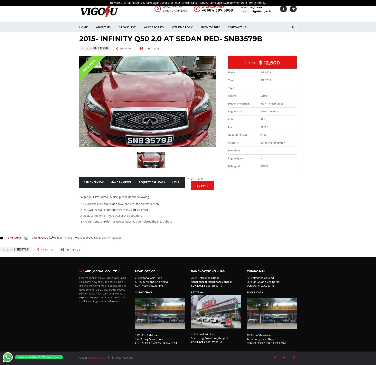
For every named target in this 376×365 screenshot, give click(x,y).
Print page (152, 48)
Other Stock (182, 27)
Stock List (127, 27)
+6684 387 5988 (217, 10)
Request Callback (152, 182)
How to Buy (210, 27)
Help (175, 182)
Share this (126, 48)
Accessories (154, 27)
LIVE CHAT (14, 237)
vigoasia (256, 7)
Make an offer (121, 182)
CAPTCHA (197, 179)
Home (83, 27)
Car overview (94, 182)
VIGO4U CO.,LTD (97, 357)
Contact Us (237, 27)
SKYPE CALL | (41, 237)
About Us (103, 27)
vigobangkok (261, 11)
